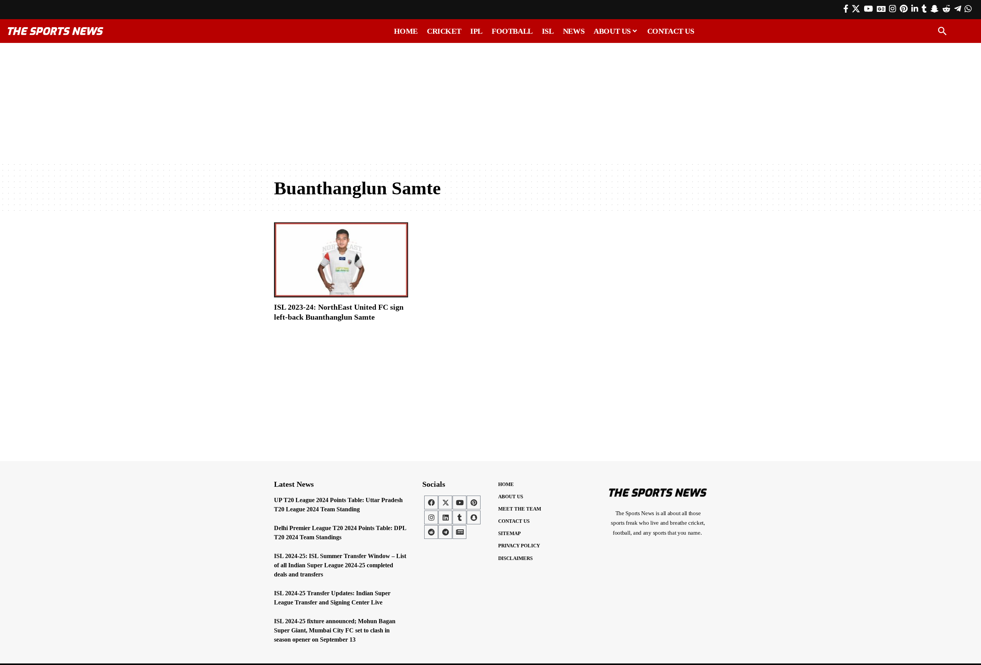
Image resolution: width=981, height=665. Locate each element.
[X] (856, 9)
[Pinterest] (903, 9)
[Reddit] (946, 9)
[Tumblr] (924, 9)
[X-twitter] (445, 502)
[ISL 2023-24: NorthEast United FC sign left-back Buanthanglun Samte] (341, 259)
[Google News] (881, 9)
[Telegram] (957, 9)
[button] (942, 31)
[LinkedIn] (914, 9)
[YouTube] (868, 9)
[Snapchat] (474, 517)
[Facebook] (846, 9)
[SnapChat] (934, 9)
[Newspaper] (459, 532)
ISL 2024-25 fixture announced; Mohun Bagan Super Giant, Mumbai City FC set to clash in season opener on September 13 (334, 630)
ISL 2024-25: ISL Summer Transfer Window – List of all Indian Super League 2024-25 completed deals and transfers (340, 565)
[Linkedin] (445, 517)
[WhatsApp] (968, 9)
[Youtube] (459, 502)
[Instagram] (892, 9)
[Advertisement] (490, 102)
